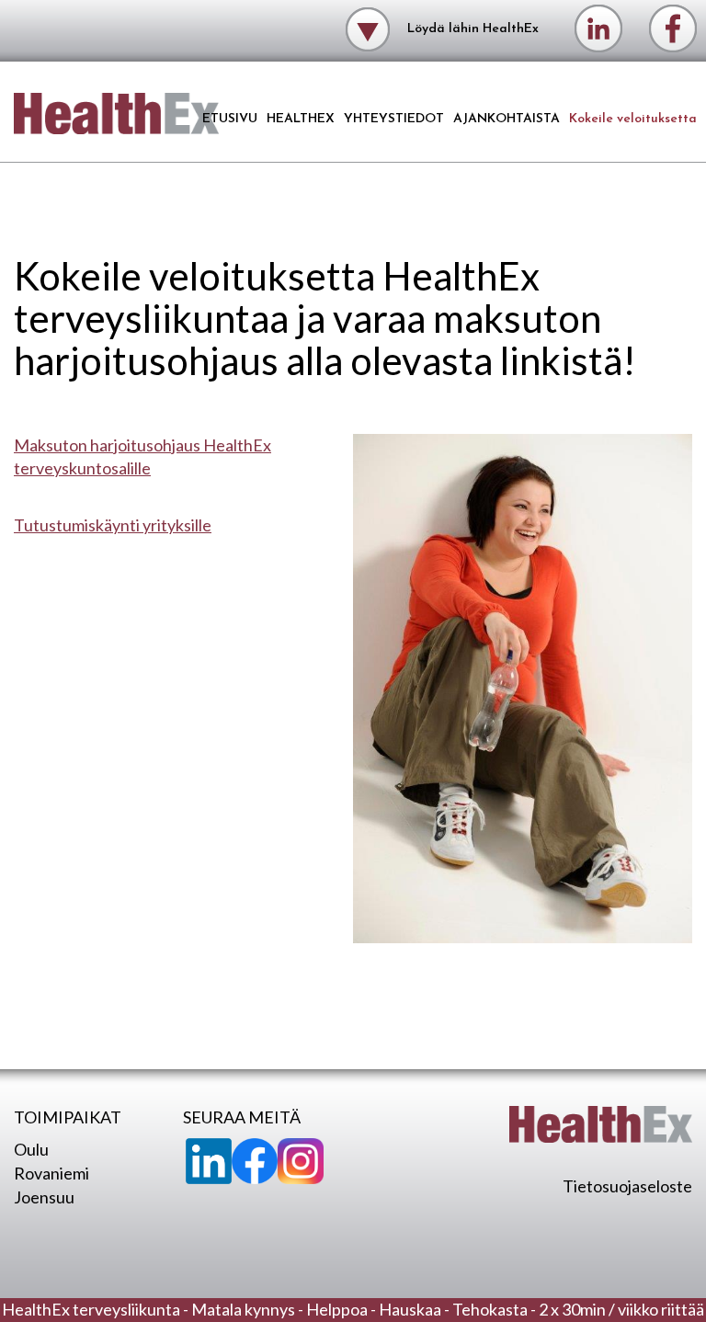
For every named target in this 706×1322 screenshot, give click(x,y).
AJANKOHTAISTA (506, 119)
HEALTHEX (301, 119)
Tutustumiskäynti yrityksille (112, 525)
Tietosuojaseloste (627, 1186)
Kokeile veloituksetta (633, 119)
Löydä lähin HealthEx (471, 28)
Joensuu (44, 1197)
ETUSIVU (229, 119)
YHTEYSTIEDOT (394, 119)
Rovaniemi (51, 1173)
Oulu (31, 1149)
